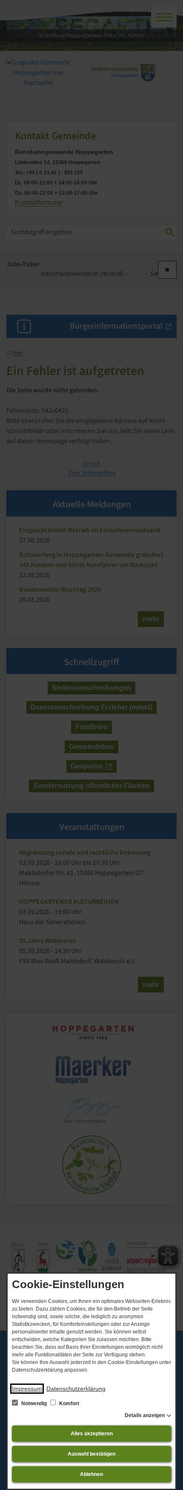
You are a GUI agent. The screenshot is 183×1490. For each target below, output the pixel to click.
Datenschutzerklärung (76, 1388)
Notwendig (34, 1403)
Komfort (68, 1403)
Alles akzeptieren (92, 1434)
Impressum (27, 1388)
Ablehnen (91, 1474)
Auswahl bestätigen (91, 1454)
